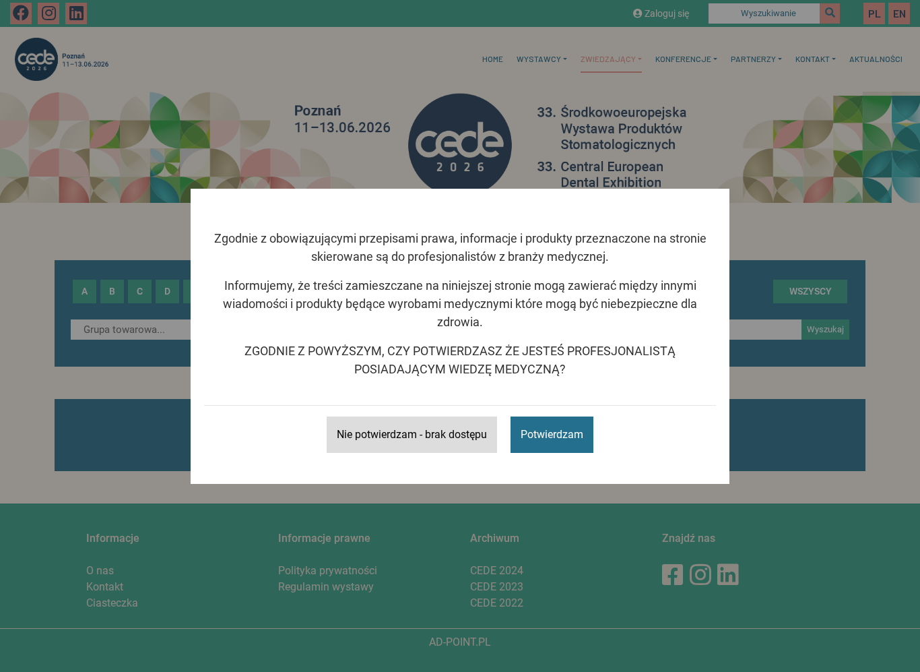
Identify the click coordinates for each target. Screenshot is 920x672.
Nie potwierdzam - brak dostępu (412, 434)
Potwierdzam (552, 434)
